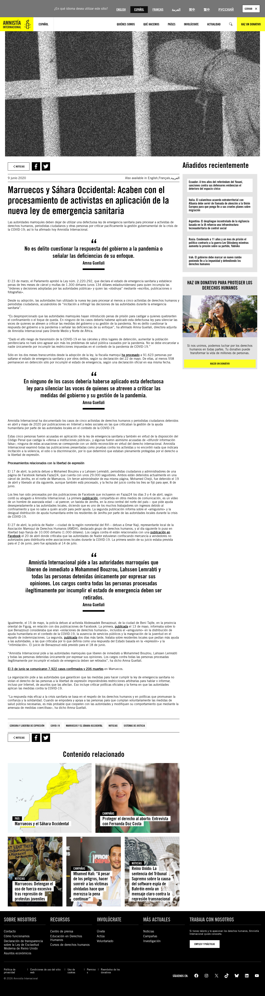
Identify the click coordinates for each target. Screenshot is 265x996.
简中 (192, 9)
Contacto (10, 931)
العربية (176, 9)
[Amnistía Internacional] (16, 24)
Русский (226, 9)
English (121, 9)
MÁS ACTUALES (156, 919)
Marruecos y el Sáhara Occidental (84, 725)
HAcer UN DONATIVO (220, 363)
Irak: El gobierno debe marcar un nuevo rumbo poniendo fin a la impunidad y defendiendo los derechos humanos (215, 260)
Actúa (101, 936)
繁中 (207, 9)
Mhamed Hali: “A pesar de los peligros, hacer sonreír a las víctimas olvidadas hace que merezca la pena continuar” (91, 886)
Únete (101, 931)
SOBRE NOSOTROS (20, 919)
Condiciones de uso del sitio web (45, 971)
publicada (121, 626)
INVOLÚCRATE (109, 919)
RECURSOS (60, 919)
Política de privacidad (9, 971)
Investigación (152, 941)
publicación (90, 498)
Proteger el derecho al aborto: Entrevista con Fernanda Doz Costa (135, 821)
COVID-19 (55, 725)
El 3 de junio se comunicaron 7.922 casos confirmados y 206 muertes (55, 669)
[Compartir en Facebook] (36, 166)
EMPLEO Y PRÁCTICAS (204, 944)
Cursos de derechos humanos (70, 945)
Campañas (108, 813)
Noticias (113, 725)
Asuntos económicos (17, 953)
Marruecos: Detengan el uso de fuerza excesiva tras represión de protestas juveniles (34, 891)
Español (139, 9)
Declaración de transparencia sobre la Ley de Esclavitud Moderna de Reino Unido (23, 944)
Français (157, 9)
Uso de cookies (71, 971)
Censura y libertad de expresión (27, 725)
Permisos (91, 971)
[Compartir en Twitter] (46, 166)
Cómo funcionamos (16, 936)
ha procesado (130, 355)
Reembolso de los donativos (110, 971)
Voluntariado (105, 941)
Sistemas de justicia (134, 725)
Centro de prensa (61, 931)
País (17, 818)
